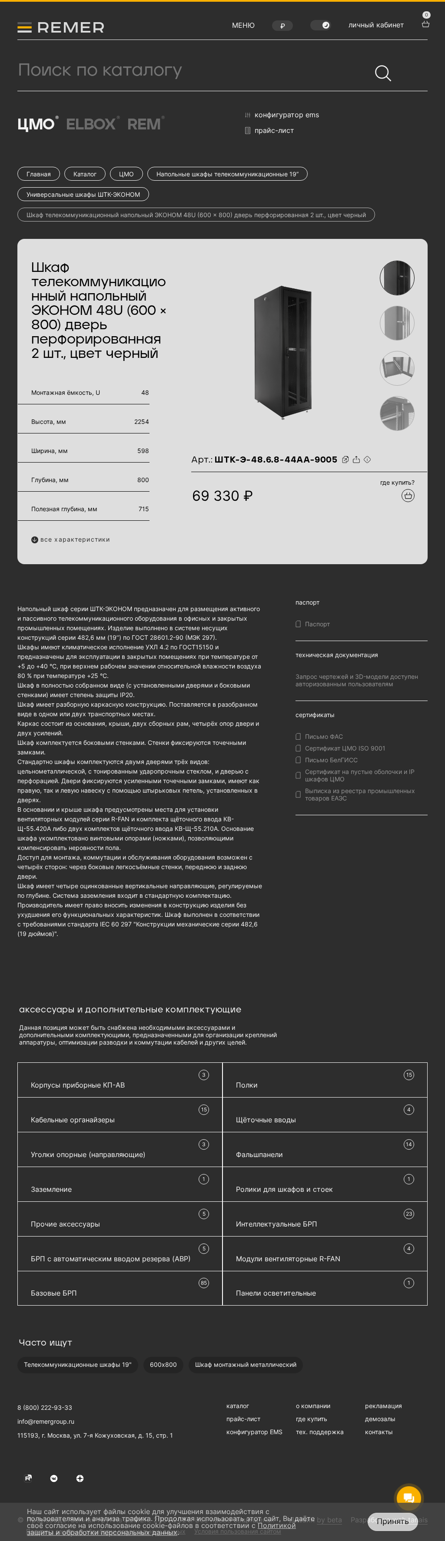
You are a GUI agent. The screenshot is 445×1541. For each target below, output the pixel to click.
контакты (379, 1431)
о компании (313, 1405)
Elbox (92, 124)
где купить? (397, 482)
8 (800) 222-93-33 (44, 1407)
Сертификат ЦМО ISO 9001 (345, 748)
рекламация (383, 1405)
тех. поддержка (320, 1431)
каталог (237, 1405)
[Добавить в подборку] (408, 495)
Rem (145, 124)
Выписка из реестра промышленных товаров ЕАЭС (360, 794)
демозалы (380, 1418)
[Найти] (379, 69)
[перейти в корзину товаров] (425, 23)
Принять (393, 1521)
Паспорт (317, 624)
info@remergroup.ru (45, 1421)
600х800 (163, 1364)
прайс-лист (274, 130)
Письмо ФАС (324, 736)
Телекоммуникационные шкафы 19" (78, 1364)
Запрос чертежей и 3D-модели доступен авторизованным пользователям (357, 680)
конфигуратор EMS (287, 115)
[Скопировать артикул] (346, 460)
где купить (311, 1418)
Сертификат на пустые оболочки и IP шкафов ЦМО (360, 775)
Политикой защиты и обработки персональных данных (161, 1529)
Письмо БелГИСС (331, 760)
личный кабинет (376, 24)
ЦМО (37, 124)
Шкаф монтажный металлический (245, 1364)
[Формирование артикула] (368, 460)
